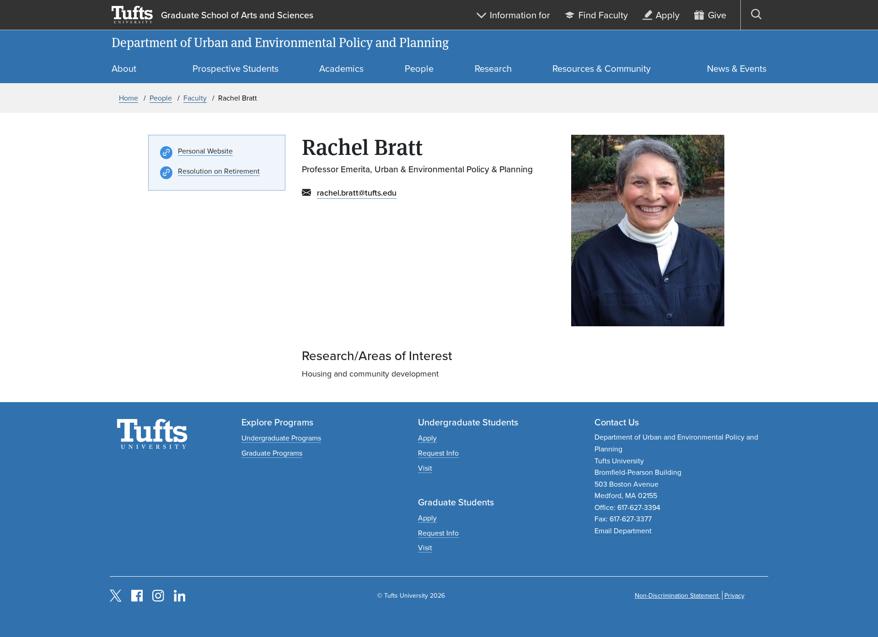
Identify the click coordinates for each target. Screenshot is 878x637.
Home (128, 98)
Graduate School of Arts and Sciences (237, 15)
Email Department (623, 531)
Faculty (195, 98)
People (161, 98)
